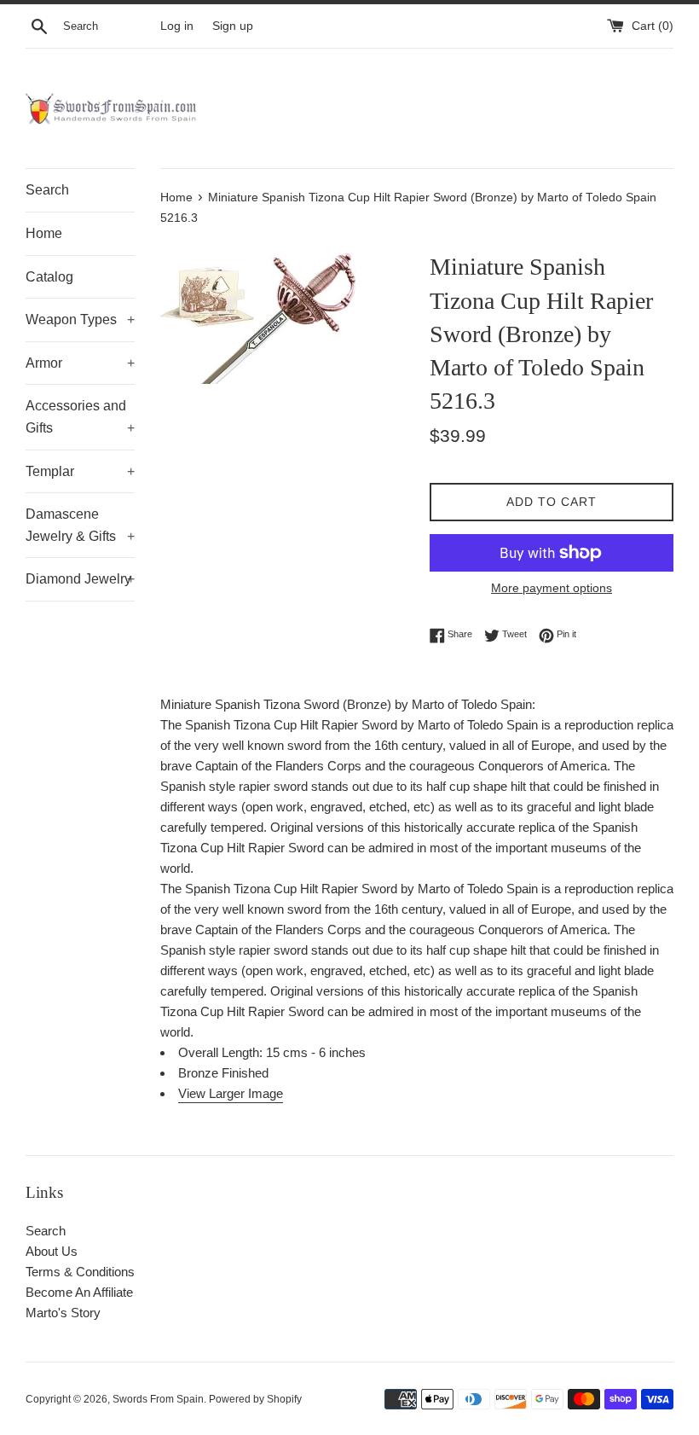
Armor (80, 363)
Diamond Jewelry (80, 579)
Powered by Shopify (255, 1399)
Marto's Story (63, 1312)
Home (44, 233)
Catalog (49, 277)
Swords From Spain (158, 1399)
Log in (177, 26)
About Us (52, 1251)
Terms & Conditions (80, 1271)
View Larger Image (230, 1093)
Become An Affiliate (79, 1292)
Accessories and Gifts (80, 416)
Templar (80, 471)
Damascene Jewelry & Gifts (80, 525)
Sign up (232, 26)
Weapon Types (80, 319)
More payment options (551, 588)
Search (47, 190)
